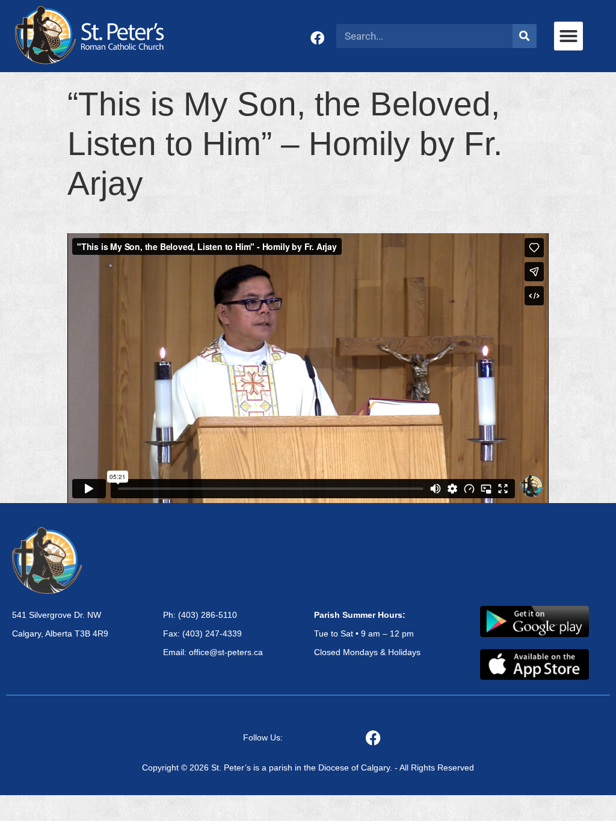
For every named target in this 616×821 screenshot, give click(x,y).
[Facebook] (317, 38)
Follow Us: (263, 737)
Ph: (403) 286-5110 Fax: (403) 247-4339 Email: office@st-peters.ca (213, 633)
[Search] (525, 36)
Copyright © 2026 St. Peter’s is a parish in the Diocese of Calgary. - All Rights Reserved (308, 767)
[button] (568, 36)
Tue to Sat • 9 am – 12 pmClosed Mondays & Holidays (367, 633)
